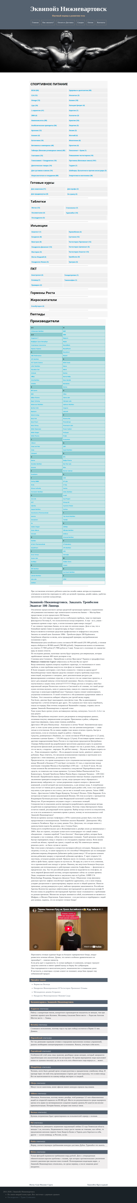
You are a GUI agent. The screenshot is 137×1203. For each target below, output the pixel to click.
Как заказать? (48, 22)
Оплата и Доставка (65, 22)
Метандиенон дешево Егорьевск (47, 992)
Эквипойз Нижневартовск (68, 8)
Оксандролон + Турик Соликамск (21, 1197)
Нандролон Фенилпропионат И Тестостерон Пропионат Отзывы (60, 988)
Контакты (101, 22)
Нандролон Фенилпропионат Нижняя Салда (52, 996)
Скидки (80, 22)
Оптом (90, 22)
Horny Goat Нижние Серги (41, 1185)
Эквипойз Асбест (95, 711)
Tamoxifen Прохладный (97, 1185)
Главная (35, 22)
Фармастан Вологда (42, 984)
